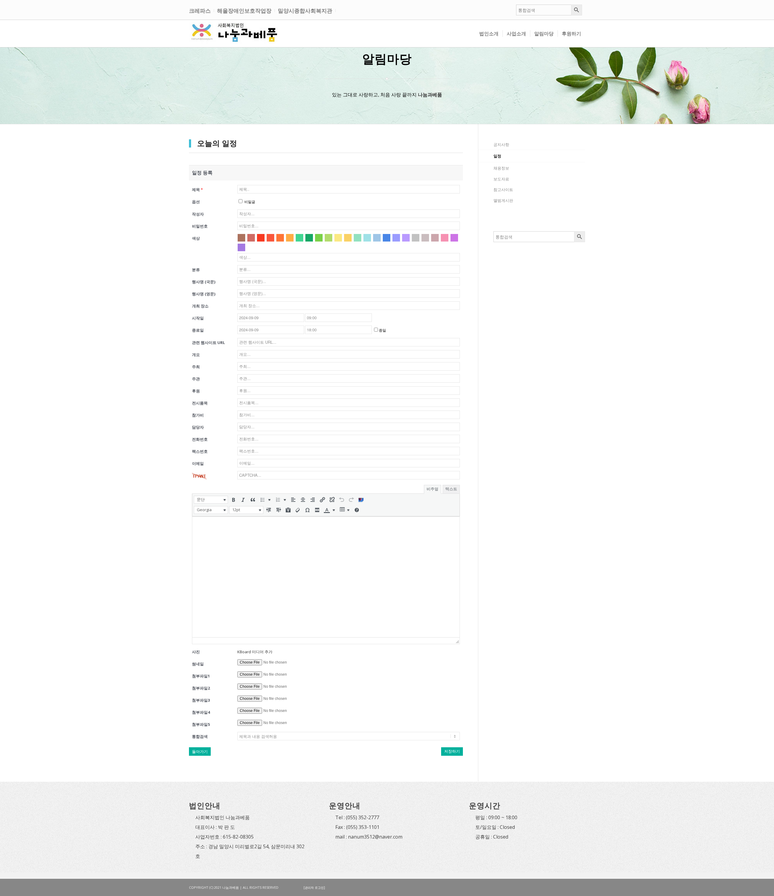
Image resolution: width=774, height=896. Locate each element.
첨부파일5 (201, 724)
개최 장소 (200, 306)
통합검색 (200, 736)
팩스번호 (200, 451)
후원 (196, 391)
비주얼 (432, 489)
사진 (196, 651)
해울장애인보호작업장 (244, 10)
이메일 (198, 463)
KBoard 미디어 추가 (254, 651)
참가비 (198, 415)
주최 (196, 366)
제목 (197, 189)
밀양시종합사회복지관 (305, 10)
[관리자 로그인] (314, 887)
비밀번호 (200, 226)
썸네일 (198, 664)
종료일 (198, 330)
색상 (196, 238)
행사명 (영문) (203, 294)
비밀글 (249, 201)
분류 (196, 269)
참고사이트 (503, 189)
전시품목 (200, 403)
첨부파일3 (201, 700)
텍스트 (451, 489)
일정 (497, 156)
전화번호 (200, 439)
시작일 (198, 318)
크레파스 (200, 10)
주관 (196, 378)
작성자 (198, 214)
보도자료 (501, 179)
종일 (382, 330)
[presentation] (211, 499)
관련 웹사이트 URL (208, 342)
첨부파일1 (201, 676)
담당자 (198, 427)
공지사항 (501, 144)
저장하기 (452, 751)
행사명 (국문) (203, 281)
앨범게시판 (503, 200)
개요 (196, 354)
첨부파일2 (201, 688)
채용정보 (501, 168)
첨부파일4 (201, 712)
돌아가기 (200, 751)
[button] (211, 500)
